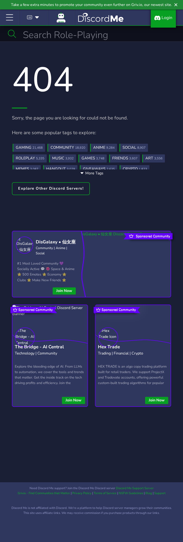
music (63, 158)
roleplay (30, 158)
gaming (29, 147)
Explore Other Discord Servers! (51, 188)
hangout (60, 169)
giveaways (99, 169)
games (92, 158)
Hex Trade (109, 347)
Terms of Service (105, 493)
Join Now (64, 290)
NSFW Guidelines (131, 493)
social (134, 147)
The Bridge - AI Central (39, 347)
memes (27, 169)
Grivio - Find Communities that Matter (44, 493)
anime (104, 147)
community (68, 147)
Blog (148, 493)
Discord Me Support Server (135, 488)
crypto (135, 169)
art (154, 158)
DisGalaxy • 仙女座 (56, 242)
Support (160, 493)
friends (124, 158)
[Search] (12, 34)
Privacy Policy (82, 493)
